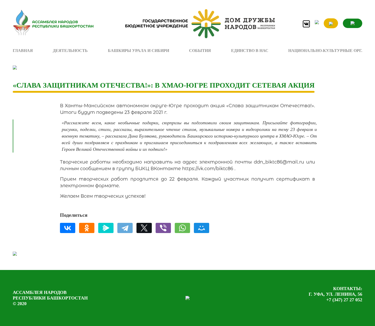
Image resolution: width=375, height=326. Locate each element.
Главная (23, 50)
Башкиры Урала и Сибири (138, 50)
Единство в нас (249, 50)
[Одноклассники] (86, 228)
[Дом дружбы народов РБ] (197, 23)
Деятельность (70, 50)
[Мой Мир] (201, 228)
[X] (144, 228)
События (200, 50)
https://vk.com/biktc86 (207, 168)
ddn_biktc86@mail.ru (279, 162)
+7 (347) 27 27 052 (344, 299)
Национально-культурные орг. (325, 50)
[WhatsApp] (182, 228)
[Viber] (163, 228)
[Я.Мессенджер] (106, 228)
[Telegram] (125, 228)
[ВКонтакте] (67, 228)
